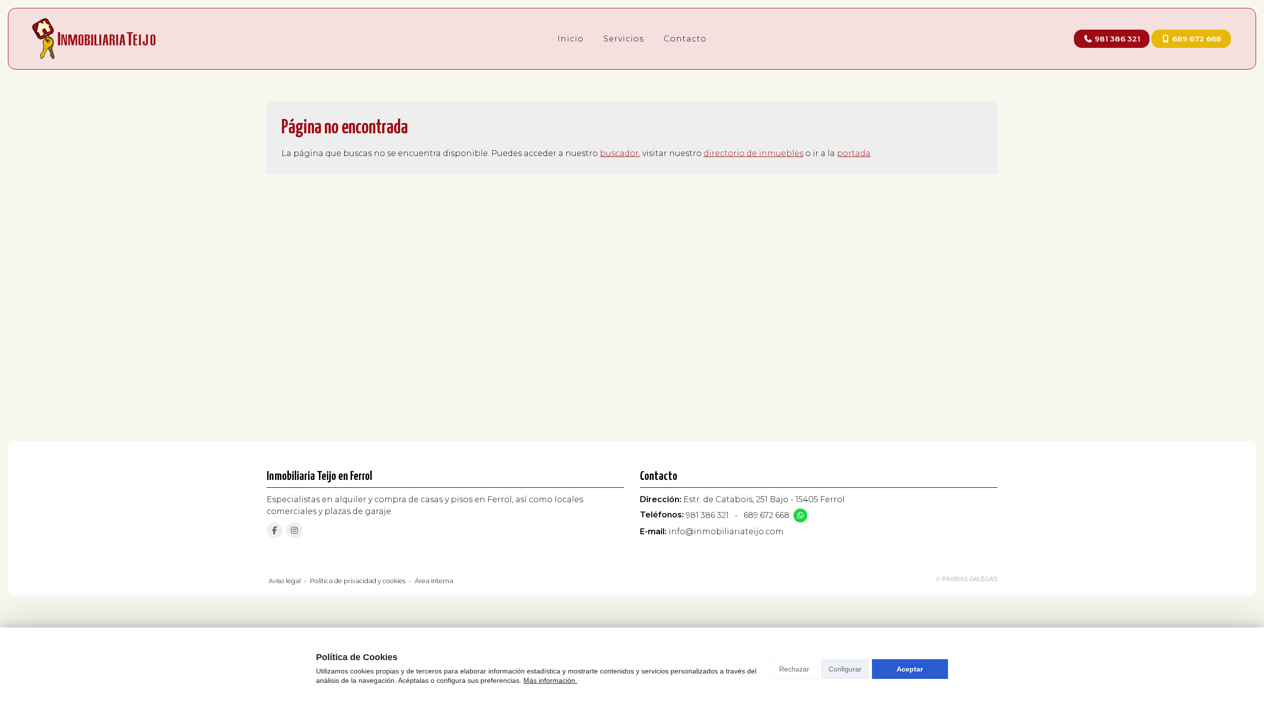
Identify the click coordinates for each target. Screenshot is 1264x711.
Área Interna (434, 581)
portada (853, 153)
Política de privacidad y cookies (357, 581)
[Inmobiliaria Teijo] (94, 38)
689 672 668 (767, 515)
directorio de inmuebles (753, 153)
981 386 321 (707, 515)
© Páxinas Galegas (966, 579)
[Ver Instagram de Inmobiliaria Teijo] (294, 530)
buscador (619, 153)
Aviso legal (285, 581)
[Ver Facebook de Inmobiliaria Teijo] (274, 530)
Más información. (550, 680)
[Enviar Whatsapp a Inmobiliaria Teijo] (800, 515)
